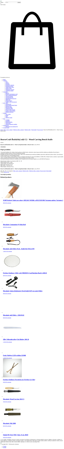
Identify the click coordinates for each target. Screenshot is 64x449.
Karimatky (8, 84)
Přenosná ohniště (9, 107)
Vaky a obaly (8, 114)
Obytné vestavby (9, 100)
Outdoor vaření (9, 88)
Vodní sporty (8, 123)
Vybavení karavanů (9, 97)
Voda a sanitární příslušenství (11, 95)
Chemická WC (6, 125)
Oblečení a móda (9, 117)
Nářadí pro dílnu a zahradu (18, 129)
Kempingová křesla (9, 86)
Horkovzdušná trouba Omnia (11, 105)
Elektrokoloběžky (9, 122)
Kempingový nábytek (10, 85)
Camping (5, 80)
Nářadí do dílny (27, 129)
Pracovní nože (40, 129)
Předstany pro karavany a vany (12, 94)
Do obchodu (3, 146)
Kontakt (4, 447)
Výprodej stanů (6, 127)
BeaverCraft (6, 172)
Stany (7, 81)
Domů (4, 79)
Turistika (4, 113)
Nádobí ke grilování (9, 112)
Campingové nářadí (9, 90)
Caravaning (5, 91)
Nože (7, 116)
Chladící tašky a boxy (10, 87)
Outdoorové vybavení (10, 89)
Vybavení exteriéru (9, 96)
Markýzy (7, 92)
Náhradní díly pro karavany (11, 98)
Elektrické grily (9, 106)
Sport (4, 118)
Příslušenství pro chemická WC (12, 126)
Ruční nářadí (33, 129)
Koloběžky (8, 121)
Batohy (7, 115)
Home (1, 129)
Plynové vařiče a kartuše (10, 109)
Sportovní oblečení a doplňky (11, 124)
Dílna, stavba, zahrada (8, 129)
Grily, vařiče (5, 103)
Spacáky (7, 82)
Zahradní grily (8, 104)
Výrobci (4, 446)
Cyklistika (8, 119)
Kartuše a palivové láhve (10, 110)
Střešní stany (8, 99)
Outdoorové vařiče (9, 108)
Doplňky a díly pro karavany (11, 101)
